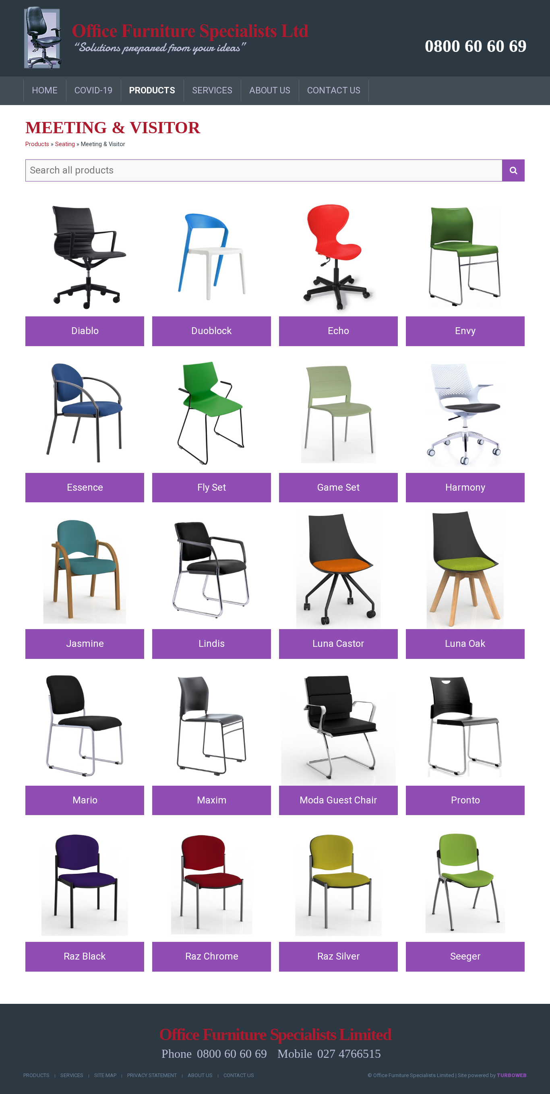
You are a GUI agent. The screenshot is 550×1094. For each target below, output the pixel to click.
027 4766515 (349, 1053)
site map (105, 1075)
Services (212, 90)
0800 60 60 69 (476, 46)
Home (45, 90)
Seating (65, 144)
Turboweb (512, 1075)
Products (152, 90)
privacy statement (152, 1075)
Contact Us (333, 90)
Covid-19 (93, 90)
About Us (269, 90)
